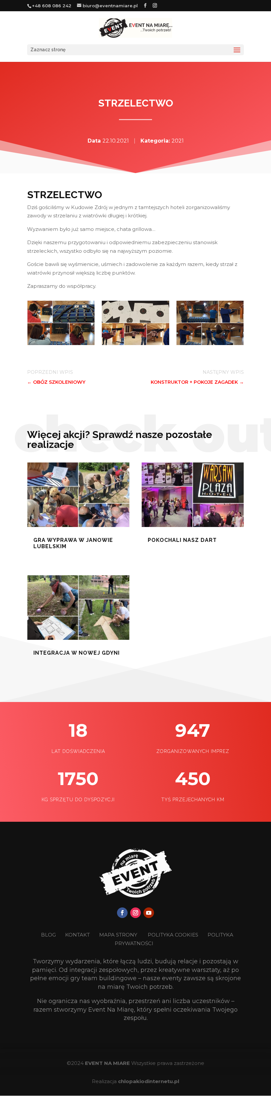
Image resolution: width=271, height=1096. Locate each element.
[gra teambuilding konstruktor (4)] (61, 343)
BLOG (49, 935)
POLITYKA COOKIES (173, 935)
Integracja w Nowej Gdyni (76, 653)
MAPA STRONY (118, 935)
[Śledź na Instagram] (135, 912)
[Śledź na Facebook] (122, 912)
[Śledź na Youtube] (148, 912)
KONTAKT (78, 935)
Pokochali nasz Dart (182, 540)
